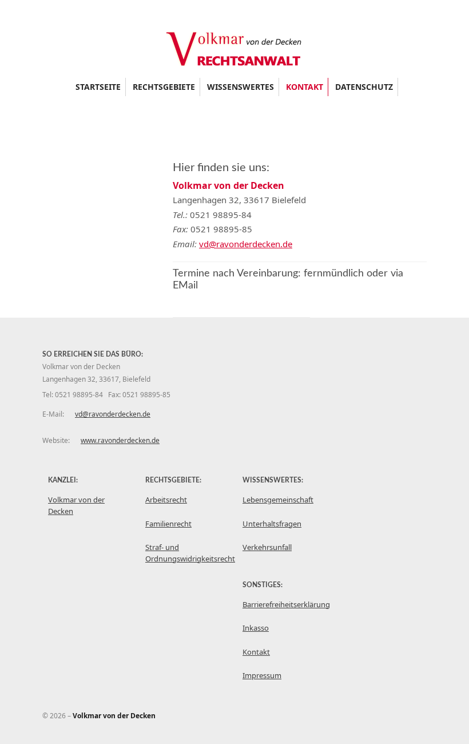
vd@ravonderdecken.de (245, 244)
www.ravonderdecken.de (120, 440)
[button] (164, 87)
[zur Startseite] (234, 62)
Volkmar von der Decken (76, 505)
